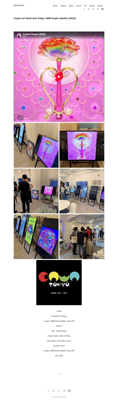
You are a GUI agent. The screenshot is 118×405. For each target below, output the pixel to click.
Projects (63, 6)
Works (55, 6)
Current (79, 6)
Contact (100, 6)
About (71, 6)
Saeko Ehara (18, 5)
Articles (92, 6)
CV (85, 6)
